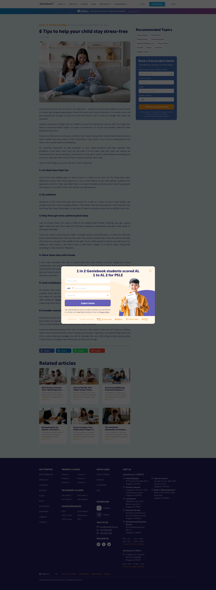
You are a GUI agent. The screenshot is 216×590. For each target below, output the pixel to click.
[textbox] (69, 288)
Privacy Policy (104, 312)
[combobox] (69, 288)
